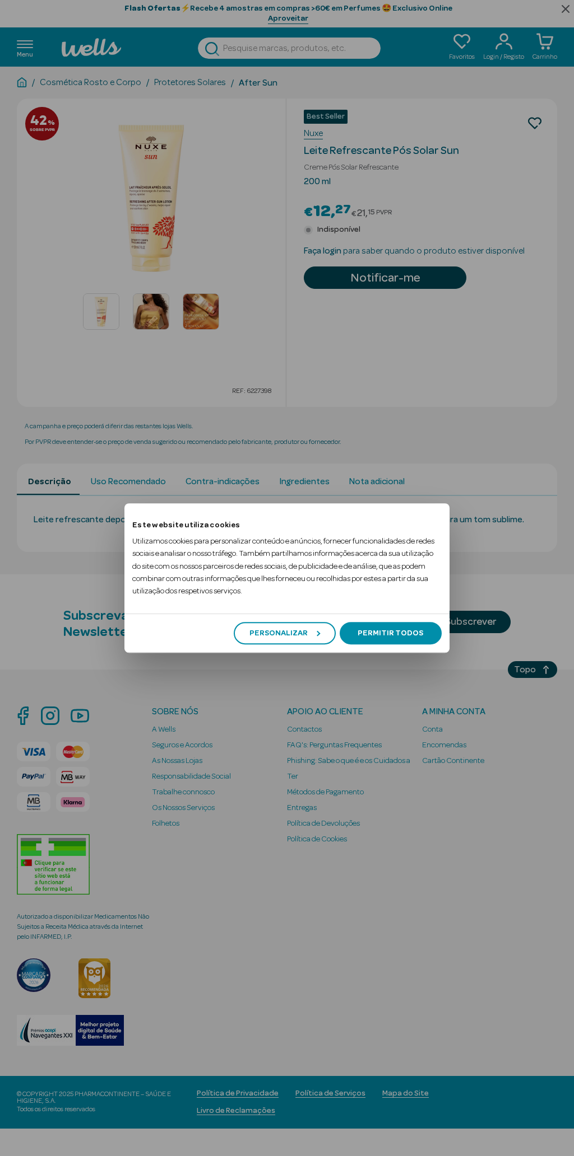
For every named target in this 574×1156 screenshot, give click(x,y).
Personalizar (278, 633)
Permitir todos (390, 633)
